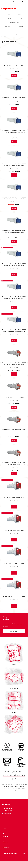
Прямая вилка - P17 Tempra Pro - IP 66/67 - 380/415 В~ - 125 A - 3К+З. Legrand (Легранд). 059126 (14, 562)
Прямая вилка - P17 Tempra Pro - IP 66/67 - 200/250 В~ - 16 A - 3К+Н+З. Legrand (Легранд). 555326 (14, 131)
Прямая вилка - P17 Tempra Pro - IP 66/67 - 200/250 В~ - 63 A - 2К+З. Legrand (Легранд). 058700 (14, 264)
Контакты (8, 26)
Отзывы (20, 26)
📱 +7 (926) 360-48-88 (7, 810)
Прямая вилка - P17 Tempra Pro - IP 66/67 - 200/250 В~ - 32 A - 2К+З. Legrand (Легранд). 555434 (14, 164)
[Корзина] (23, 1)
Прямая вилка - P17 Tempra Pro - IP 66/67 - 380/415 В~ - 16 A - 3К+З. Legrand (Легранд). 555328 (14, 363)
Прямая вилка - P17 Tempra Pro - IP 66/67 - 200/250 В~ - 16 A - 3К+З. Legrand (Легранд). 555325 (14, 98)
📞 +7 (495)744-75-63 (7, 808)
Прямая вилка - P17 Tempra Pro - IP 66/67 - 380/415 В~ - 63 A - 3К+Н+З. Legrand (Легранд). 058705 (14, 529)
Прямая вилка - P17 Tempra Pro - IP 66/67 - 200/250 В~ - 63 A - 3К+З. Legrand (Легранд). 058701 (14, 297)
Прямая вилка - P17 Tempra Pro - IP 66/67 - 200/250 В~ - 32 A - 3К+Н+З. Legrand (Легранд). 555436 (14, 231)
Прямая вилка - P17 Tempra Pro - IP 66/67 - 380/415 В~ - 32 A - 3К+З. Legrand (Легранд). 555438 (14, 430)
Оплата (20, 18)
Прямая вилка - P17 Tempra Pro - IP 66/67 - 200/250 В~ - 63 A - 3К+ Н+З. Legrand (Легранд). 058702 (14, 330)
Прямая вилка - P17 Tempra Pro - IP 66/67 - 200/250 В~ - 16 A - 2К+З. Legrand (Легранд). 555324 (14, 64)
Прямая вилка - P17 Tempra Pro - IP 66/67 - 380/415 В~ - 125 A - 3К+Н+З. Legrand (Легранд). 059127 (14, 595)
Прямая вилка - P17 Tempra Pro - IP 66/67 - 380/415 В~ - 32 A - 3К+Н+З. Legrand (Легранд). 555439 (14, 463)
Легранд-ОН (8, 8)
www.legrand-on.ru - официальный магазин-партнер (14, 775)
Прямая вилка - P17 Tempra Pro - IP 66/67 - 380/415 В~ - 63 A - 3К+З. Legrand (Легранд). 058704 (14, 496)
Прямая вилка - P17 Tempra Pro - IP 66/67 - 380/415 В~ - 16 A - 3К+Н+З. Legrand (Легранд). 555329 (14, 396)
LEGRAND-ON (6, 804)
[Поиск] (4, 1)
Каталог (20, 14)
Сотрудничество (14, 22)
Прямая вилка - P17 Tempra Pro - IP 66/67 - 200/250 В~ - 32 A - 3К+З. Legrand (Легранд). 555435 (14, 197)
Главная (8, 14)
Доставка (8, 18)
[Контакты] (14, 1)
